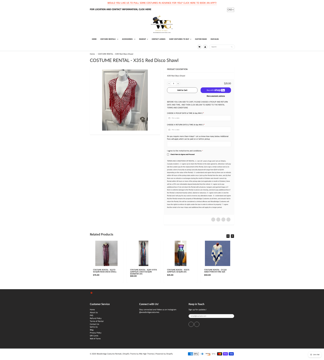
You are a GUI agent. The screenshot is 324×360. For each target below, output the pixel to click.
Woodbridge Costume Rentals (109, 353)
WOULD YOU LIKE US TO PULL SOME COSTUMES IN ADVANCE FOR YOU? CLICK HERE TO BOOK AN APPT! (162, 3)
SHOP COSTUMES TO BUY (179, 39)
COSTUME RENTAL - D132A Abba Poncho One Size (208, 271)
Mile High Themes (146, 353)
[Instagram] (196, 324)
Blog (91, 329)
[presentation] (228, 236)
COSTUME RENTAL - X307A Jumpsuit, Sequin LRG (171, 271)
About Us (94, 312)
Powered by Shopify (164, 353)
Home (92, 54)
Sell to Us (94, 327)
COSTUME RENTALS (108, 39)
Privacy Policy (95, 332)
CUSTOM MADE (201, 39)
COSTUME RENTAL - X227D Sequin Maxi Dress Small (98, 271)
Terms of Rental (96, 321)
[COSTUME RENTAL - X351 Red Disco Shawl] (125, 100)
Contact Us (94, 324)
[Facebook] (191, 324)
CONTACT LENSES (158, 39)
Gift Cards (94, 335)
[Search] (232, 47)
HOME (94, 39)
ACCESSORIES (127, 39)
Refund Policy (96, 318)
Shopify (126, 353)
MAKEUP (142, 39)
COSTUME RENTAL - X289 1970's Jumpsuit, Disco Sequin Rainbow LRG (136, 272)
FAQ (91, 315)
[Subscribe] (231, 316)
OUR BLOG (215, 39)
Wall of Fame (95, 338)
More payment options (216, 96)
